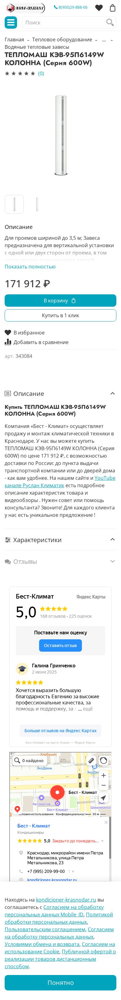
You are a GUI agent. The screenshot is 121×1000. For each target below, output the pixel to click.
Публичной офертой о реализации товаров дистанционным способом (60, 959)
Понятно (60, 982)
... (104, 39)
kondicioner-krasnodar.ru (66, 899)
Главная (14, 39)
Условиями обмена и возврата (42, 944)
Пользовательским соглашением (45, 929)
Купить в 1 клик (60, 315)
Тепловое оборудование (62, 39)
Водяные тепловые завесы (37, 47)
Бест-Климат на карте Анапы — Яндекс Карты (60, 742)
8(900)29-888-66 (72, 7)
